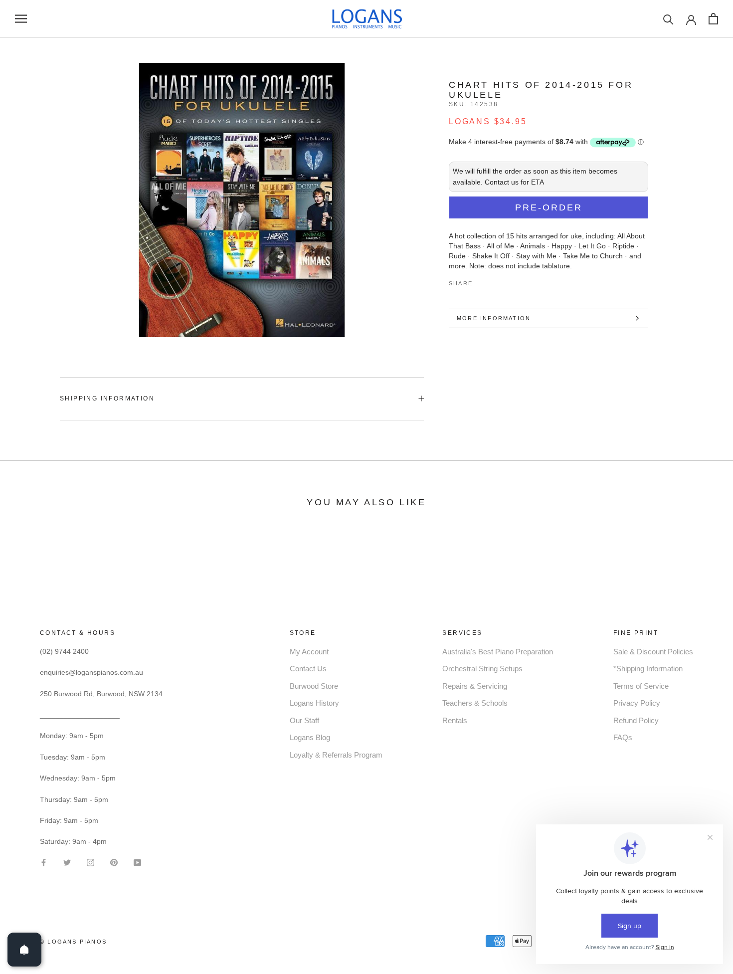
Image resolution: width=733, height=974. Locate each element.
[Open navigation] (21, 18)
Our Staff (304, 720)
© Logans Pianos (73, 942)
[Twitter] (495, 281)
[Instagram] (90, 861)
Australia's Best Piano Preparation (497, 651)
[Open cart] (713, 18)
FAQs (622, 737)
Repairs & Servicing (474, 686)
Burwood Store (314, 686)
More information (494, 318)
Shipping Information (107, 398)
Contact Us (308, 668)
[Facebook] (482, 281)
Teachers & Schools (475, 703)
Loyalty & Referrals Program (336, 755)
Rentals (454, 720)
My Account (309, 651)
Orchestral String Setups (482, 668)
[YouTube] (137, 861)
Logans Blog (310, 737)
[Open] (24, 950)
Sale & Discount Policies (653, 651)
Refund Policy (636, 720)
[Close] (708, 787)
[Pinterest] (508, 281)
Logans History (314, 703)
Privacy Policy (636, 703)
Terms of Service (641, 686)
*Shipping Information (648, 668)
